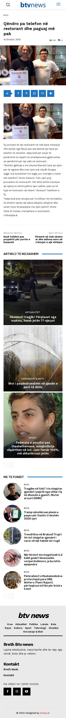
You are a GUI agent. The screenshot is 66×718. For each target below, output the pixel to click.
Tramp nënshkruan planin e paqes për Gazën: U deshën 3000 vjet (41, 515)
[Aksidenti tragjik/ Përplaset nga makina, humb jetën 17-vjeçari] (33, 292)
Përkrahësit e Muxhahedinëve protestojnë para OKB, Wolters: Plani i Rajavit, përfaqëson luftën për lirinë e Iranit (43, 582)
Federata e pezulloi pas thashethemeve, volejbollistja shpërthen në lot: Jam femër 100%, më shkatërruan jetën (33, 448)
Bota (6, 15)
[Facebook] (18, 93)
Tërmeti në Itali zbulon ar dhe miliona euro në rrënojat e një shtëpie (48, 239)
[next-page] (11, 465)
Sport (33, 438)
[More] (50, 93)
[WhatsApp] (34, 93)
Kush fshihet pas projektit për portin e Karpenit (17, 239)
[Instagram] (17, 691)
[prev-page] (6, 465)
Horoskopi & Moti (32, 379)
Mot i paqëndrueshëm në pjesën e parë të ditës (33, 385)
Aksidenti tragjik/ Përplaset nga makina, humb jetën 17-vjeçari (33, 318)
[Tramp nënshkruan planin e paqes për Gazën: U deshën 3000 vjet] (12, 514)
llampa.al (45, 713)
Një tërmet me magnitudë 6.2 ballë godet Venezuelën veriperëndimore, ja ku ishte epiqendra (43, 559)
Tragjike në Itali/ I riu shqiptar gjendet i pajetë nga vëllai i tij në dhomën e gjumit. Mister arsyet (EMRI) (43, 493)
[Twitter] (26, 93)
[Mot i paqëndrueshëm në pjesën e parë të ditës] (33, 359)
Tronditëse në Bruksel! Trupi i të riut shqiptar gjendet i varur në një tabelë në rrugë (43, 537)
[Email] (42, 93)
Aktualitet (32, 312)
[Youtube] (26, 691)
